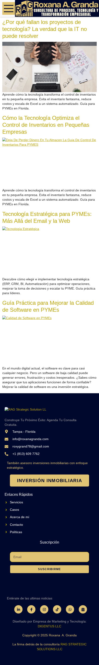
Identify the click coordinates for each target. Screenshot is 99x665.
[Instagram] (44, 609)
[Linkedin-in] (18, 609)
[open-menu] (8, 8)
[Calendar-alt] (83, 609)
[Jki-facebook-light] (31, 609)
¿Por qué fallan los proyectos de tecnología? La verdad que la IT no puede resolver (44, 29)
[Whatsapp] (70, 609)
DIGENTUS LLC (49, 626)
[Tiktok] (57, 609)
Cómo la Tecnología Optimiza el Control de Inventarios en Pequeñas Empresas (45, 125)
